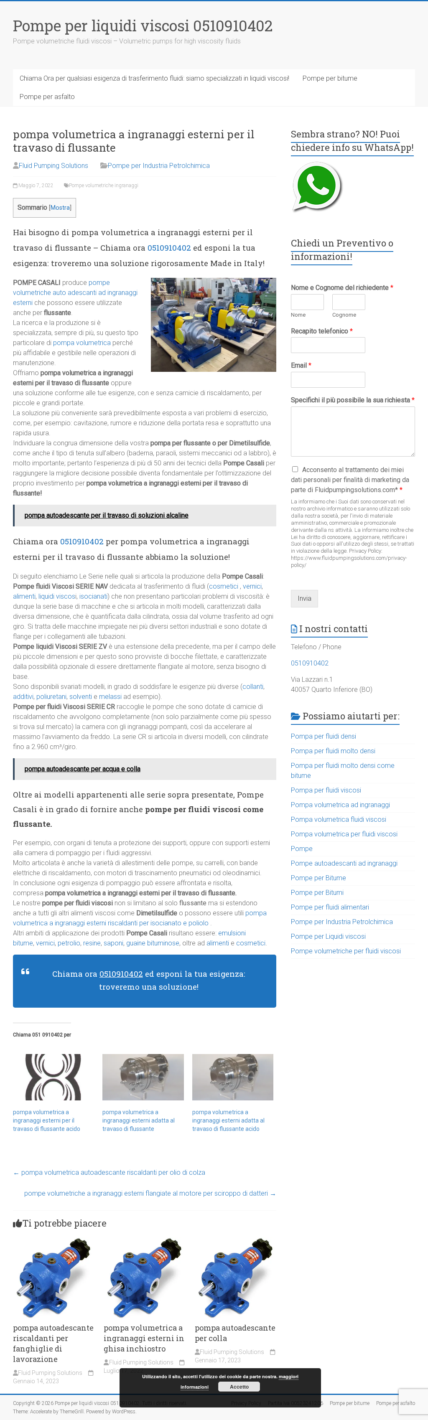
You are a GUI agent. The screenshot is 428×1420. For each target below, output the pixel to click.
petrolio (69, 943)
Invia (304, 598)
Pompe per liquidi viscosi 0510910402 (143, 25)
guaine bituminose (152, 943)
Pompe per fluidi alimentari (330, 907)
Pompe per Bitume (318, 878)
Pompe (302, 849)
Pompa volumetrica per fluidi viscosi (344, 834)
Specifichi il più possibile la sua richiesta (353, 400)
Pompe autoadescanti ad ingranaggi (344, 863)
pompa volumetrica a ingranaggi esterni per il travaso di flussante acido (46, 1120)
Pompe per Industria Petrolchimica (159, 166)
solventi (80, 697)
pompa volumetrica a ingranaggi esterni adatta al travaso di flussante (138, 1120)
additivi (23, 697)
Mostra (60, 207)
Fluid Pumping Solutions (53, 166)
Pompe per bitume (330, 78)
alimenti (24, 596)
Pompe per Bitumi (317, 893)
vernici (252, 586)
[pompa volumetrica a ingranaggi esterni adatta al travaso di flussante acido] (233, 1077)
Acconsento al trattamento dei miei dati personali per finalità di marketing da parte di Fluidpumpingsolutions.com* (350, 480)
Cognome (344, 315)
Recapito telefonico (322, 331)
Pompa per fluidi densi (323, 736)
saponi (113, 943)
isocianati (93, 596)
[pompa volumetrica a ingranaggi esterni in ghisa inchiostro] (144, 1241)
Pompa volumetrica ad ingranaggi (340, 805)
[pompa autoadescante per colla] (235, 1241)
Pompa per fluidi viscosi (326, 790)
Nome (298, 315)
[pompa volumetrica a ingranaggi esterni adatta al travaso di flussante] (143, 1077)
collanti (252, 687)
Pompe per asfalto (47, 97)
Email (301, 365)
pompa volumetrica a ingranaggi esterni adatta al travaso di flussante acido (228, 1120)
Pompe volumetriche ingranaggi (103, 185)
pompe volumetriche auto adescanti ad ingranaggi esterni (75, 293)
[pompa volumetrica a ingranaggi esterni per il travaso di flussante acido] (53, 1077)
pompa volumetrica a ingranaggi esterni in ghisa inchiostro (144, 1338)
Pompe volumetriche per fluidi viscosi (346, 951)
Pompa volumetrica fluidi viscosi (338, 819)
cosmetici (223, 586)
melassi (110, 697)
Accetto (239, 1386)
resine (92, 943)
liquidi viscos (56, 596)
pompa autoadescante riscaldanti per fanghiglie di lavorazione (53, 1343)
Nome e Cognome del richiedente (342, 288)
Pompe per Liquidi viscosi (328, 936)
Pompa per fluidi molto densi (333, 751)
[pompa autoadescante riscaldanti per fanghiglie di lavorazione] (53, 1241)
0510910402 (169, 247)
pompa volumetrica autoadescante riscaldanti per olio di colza (109, 1172)
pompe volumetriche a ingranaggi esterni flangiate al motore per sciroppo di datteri (150, 1193)
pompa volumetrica (82, 343)
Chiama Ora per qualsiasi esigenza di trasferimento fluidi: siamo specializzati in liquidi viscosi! (154, 78)
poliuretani (51, 697)
